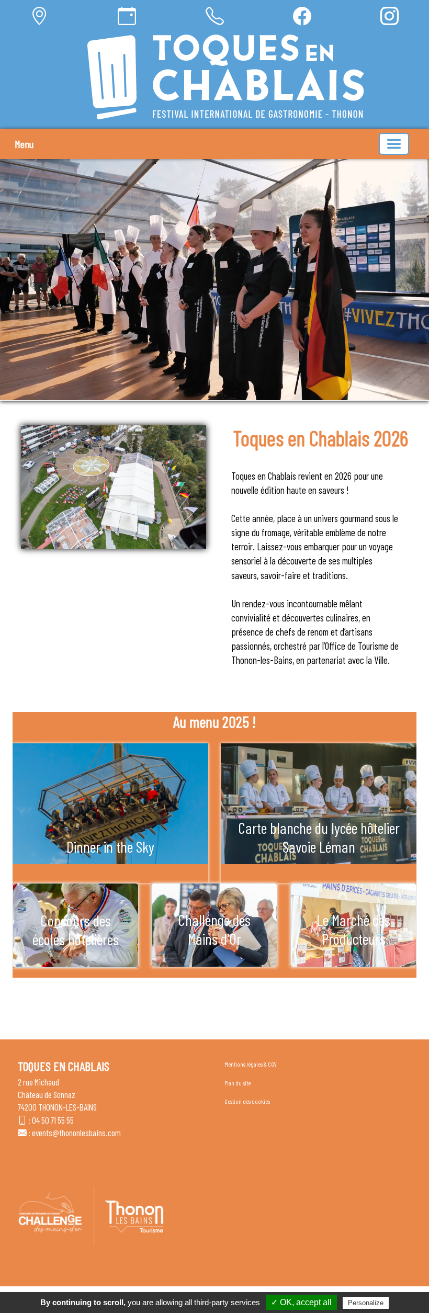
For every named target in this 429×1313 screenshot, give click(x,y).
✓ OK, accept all (301, 1302)
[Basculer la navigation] (394, 144)
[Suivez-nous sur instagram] (389, 16)
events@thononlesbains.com (76, 1132)
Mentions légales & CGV (250, 1064)
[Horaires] (127, 16)
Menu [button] (24, 144)
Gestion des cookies (247, 1101)
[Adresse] (39, 16)
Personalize (365, 1303)
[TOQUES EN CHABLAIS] (225, 77)
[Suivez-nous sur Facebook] (302, 16)
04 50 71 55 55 (53, 1120)
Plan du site (237, 1082)
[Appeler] (215, 16)
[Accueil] (225, 77)
